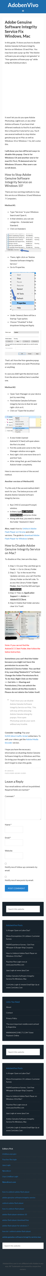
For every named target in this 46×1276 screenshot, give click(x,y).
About (8, 1007)
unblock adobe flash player (13, 1203)
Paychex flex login (9, 1159)
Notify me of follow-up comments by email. (21, 869)
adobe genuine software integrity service (18, 1197)
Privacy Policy (11, 1018)
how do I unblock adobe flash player (16, 1231)
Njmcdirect (6, 1171)
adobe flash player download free (15, 1220)
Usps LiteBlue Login (10, 1176)
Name (8, 824)
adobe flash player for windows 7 (15, 1226)
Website (8, 850)
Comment (10, 796)
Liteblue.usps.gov (9, 1154)
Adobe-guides (20, 773)
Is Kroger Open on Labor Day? (18, 930)
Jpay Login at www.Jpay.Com (17, 970)
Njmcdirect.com (9, 1182)
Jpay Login (6, 1165)
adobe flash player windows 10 (14, 1214)
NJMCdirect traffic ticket (16, 736)
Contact (9, 1013)
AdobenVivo (23, 5)
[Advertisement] (23, 91)
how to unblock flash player (13, 1209)
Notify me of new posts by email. (19, 880)
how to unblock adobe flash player (16, 1192)
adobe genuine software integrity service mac (21, 1237)
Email (8, 837)
